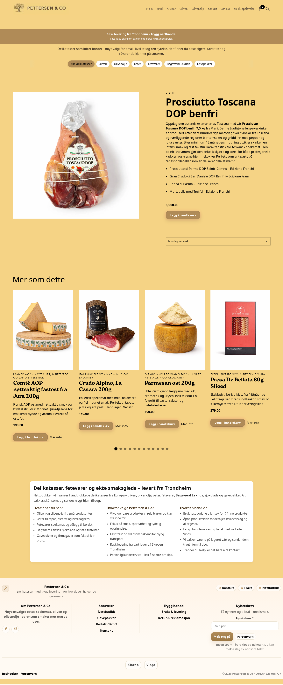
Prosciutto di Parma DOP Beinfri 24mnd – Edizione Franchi (212, 168)
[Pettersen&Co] (41, 9)
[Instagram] (15, 629)
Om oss (225, 9)
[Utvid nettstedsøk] (268, 9)
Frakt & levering (174, 612)
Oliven (184, 9)
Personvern (245, 636)
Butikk (160, 9)
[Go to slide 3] (125, 449)
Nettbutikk (270, 588)
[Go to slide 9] (153, 449)
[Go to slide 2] (120, 449)
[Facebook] (6, 629)
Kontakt (212, 9)
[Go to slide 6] (139, 449)
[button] (76, 155)
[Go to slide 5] (134, 449)
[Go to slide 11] (162, 449)
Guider (171, 9)
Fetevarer (154, 64)
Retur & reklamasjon (174, 618)
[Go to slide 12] (167, 449)
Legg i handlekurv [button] (183, 215)
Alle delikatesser (81, 64)
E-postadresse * (245, 618)
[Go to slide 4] (130, 449)
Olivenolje (198, 9)
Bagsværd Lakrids (178, 64)
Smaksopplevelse (244, 9)
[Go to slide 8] (148, 449)
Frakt (248, 588)
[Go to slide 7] (144, 449)
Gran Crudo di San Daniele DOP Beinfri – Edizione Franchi (211, 176)
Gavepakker (204, 64)
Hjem (149, 9)
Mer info (56, 437)
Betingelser (10, 673)
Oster (137, 64)
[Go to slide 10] (158, 449)
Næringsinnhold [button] (178, 241)
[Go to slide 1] (115, 448)
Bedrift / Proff (106, 624)
